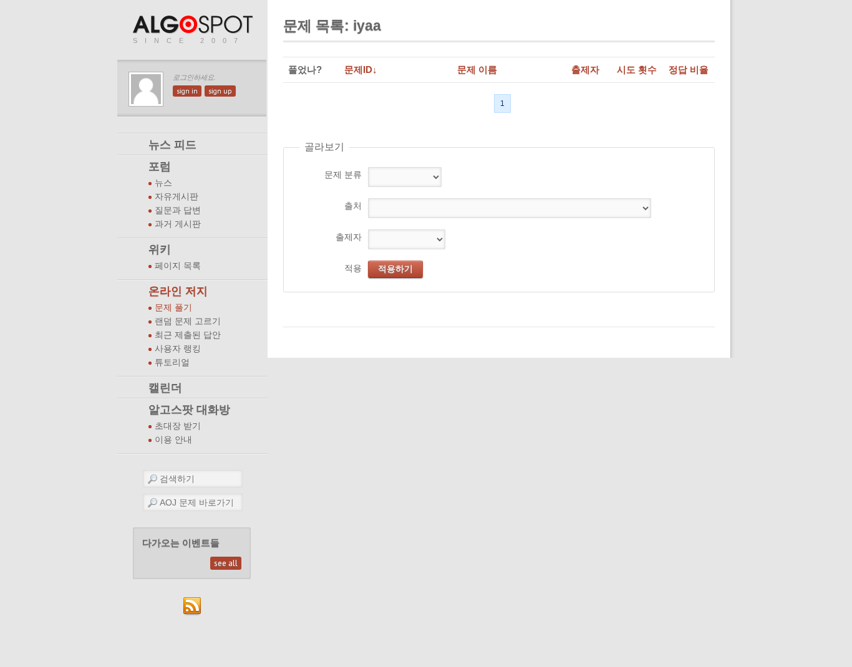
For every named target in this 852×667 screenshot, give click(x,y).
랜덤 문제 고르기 (188, 321)
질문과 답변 (178, 210)
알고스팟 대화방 (189, 409)
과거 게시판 (178, 224)
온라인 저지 (178, 291)
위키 (159, 249)
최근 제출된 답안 (188, 335)
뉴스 (163, 183)
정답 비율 (689, 69)
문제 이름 (477, 69)
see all (226, 563)
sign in (187, 91)
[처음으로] (194, 25)
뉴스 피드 (172, 144)
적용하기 (395, 269)
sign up (220, 91)
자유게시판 (176, 196)
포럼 (159, 166)
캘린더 (165, 387)
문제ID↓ (360, 69)
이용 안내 (173, 439)
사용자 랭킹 (178, 348)
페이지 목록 (178, 266)
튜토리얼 (172, 362)
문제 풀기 (173, 307)
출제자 (585, 69)
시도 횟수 (637, 69)
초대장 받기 (178, 426)
